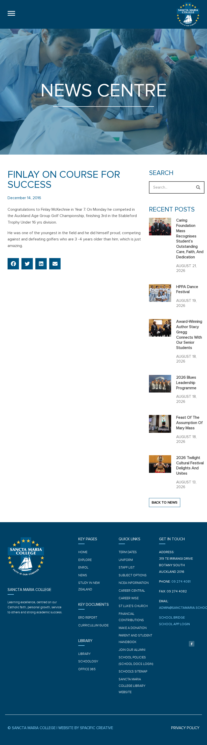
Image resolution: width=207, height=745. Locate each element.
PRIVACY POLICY (185, 728)
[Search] (198, 187)
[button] (13, 263)
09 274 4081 (181, 581)
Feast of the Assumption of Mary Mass (189, 422)
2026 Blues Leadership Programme (186, 382)
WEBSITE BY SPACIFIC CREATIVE (85, 728)
